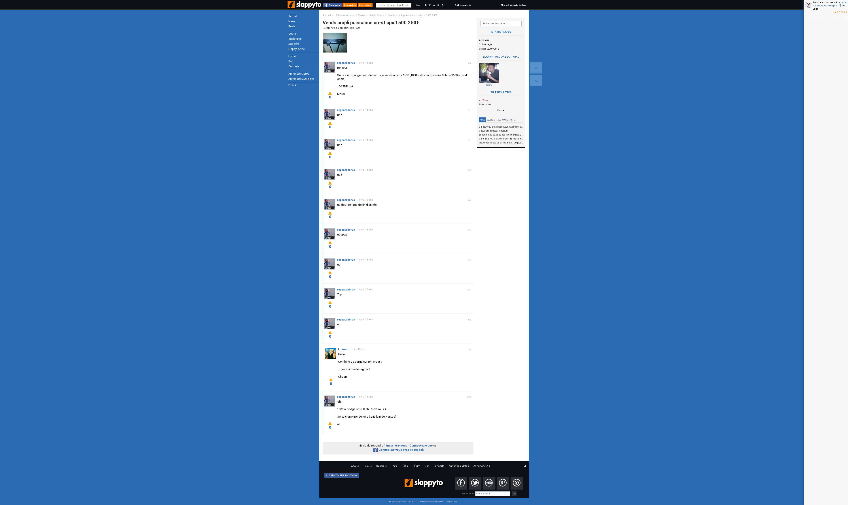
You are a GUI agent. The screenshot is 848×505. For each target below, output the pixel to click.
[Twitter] (475, 483)
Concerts (293, 66)
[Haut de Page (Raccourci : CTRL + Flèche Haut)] (536, 67)
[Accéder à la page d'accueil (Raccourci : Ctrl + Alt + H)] (304, 7)
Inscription (365, 5)
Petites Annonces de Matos (350, 15)
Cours (292, 33)
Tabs (498, 120)
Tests (291, 26)
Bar (290, 61)
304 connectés (463, 5)
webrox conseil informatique (431, 502)
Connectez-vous (421, 445)
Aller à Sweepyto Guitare (513, 5)
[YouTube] (489, 483)
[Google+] (503, 483)
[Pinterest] (517, 483)
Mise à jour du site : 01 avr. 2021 (402, 502)
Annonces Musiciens (301, 78)
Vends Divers (376, 15)
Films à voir (452, 502)
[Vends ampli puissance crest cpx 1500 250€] (335, 42)
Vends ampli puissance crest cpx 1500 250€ (412, 15)
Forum (292, 56)
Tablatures (295, 38)
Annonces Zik (481, 466)
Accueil (292, 16)
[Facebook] (461, 483)
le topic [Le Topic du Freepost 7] (830, 4)
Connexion (335, 5)
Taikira (817, 2)
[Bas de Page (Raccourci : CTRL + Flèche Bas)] (536, 80)
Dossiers (293, 43)
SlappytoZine (296, 49)
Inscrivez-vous (396, 445)
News (291, 21)
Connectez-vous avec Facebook (401, 449)
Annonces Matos (298, 73)
